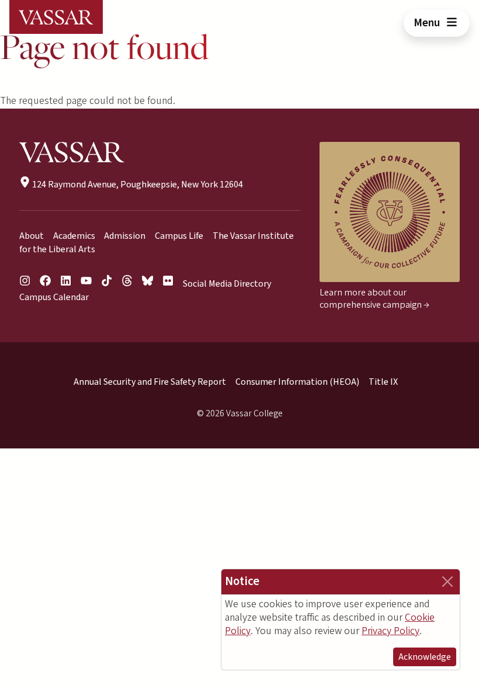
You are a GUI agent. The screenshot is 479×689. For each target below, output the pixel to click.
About (31, 235)
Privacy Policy (390, 631)
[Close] (447, 581)
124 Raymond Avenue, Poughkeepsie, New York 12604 (136, 184)
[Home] (56, 17)
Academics (74, 235)
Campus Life (179, 235)
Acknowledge (424, 656)
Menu (428, 23)
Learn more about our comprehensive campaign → (374, 298)
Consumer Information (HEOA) (297, 381)
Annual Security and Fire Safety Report (150, 381)
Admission (124, 235)
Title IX (383, 381)
